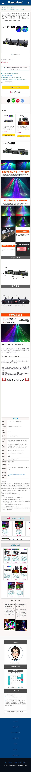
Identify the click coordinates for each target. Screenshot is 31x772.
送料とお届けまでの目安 (7, 75)
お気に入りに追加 (16, 92)
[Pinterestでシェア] (17, 101)
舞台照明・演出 (12, 7)
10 (21, 539)
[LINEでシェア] (13, 101)
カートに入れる (16, 87)
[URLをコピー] (22, 101)
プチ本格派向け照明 (20, 9)
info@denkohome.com (15, 698)
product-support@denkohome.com (17, 474)
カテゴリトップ (4, 7)
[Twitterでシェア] (8, 101)
